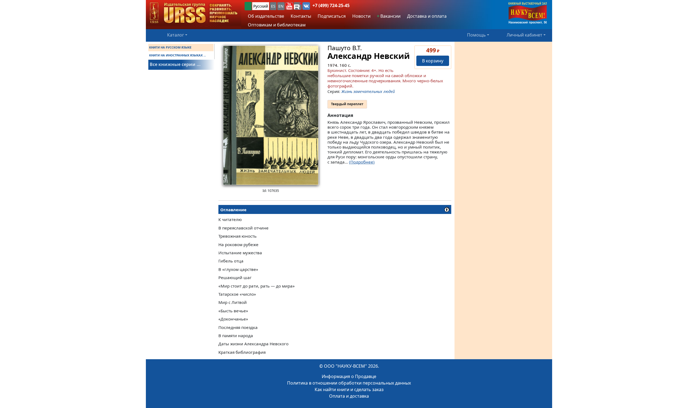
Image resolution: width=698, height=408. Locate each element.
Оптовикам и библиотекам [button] (277, 25)
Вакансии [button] (390, 16)
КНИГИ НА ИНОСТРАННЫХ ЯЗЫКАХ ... (177, 55)
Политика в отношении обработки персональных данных (349, 383)
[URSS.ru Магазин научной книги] (193, 13)
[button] (289, 6)
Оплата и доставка (349, 396)
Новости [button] (361, 16)
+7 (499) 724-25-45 (331, 5)
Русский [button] (260, 6)
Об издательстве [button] (266, 16)
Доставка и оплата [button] (427, 16)
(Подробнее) (362, 162)
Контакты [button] (301, 16)
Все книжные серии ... (175, 64)
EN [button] (281, 6)
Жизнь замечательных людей (368, 91)
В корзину (432, 61)
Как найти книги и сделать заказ (349, 389)
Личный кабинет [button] (524, 35)
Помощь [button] (476, 35)
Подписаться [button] (332, 16)
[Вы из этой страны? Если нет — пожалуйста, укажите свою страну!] (248, 6)
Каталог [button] (175, 35)
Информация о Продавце (349, 376)
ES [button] (273, 6)
